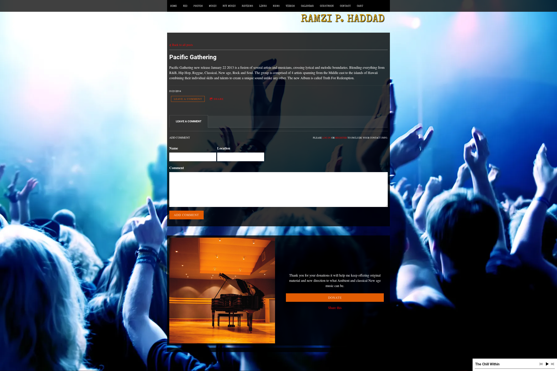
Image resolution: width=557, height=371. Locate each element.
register (341, 137)
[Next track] (552, 364)
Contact (345, 6)
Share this (335, 307)
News (276, 6)
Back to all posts (182, 45)
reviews (247, 6)
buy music (229, 6)
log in (326, 137)
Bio (185, 6)
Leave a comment (188, 99)
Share (218, 99)
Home (173, 6)
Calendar (307, 6)
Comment (176, 167)
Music (212, 6)
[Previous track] (541, 364)
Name (173, 148)
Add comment (186, 215)
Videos (290, 6)
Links (263, 6)
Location (223, 148)
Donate (335, 297)
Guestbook (327, 6)
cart (360, 6)
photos (198, 6)
